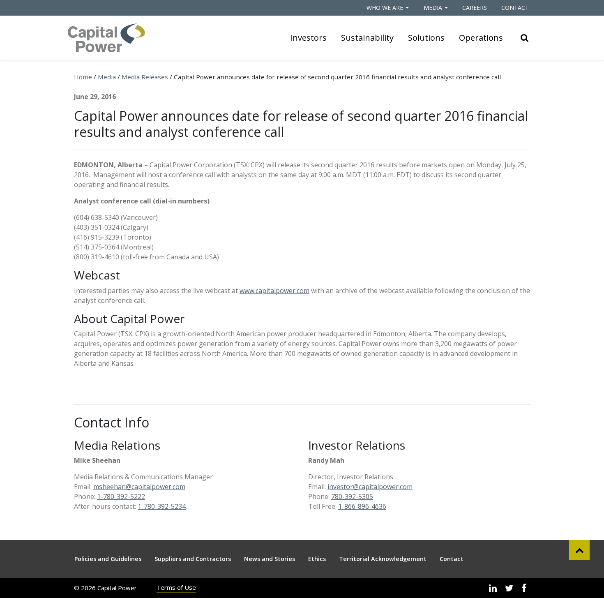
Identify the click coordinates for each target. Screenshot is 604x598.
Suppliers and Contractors (192, 559)
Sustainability (367, 37)
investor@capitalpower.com (370, 486)
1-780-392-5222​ (121, 496)
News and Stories (269, 559)
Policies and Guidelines (107, 559)
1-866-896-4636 (362, 506)
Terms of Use (176, 587)
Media (433, 8)
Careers (474, 8)
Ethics (317, 559)
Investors (308, 37)
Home (83, 77)
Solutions (426, 37)
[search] (525, 38)
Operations (481, 37)
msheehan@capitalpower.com (139, 486)
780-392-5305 (352, 496)
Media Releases (145, 77)
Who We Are (385, 8)
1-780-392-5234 (162, 506)
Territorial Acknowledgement (382, 559)
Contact (515, 8)
